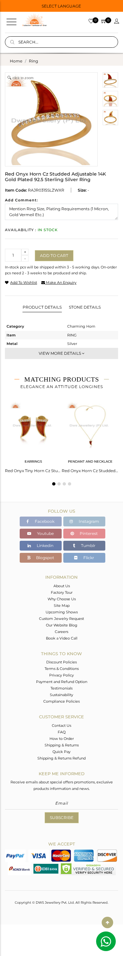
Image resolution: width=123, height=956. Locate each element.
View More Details (60, 353)
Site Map (62, 605)
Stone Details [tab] (85, 307)
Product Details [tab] (42, 307)
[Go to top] (107, 922)
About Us (61, 586)
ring (33, 61)
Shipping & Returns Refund (61, 758)
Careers (61, 631)
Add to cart (54, 255)
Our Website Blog (61, 625)
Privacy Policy (61, 675)
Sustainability (61, 694)
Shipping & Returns (62, 745)
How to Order (62, 738)
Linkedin (44, 545)
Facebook (44, 521)
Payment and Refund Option (61, 681)
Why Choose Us (62, 599)
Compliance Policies (61, 701)
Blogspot (44, 557)
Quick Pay (61, 751)
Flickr (88, 557)
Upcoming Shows (62, 612)
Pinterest (88, 533)
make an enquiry (60, 282)
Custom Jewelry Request (61, 618)
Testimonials (61, 688)
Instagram (88, 521)
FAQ (62, 732)
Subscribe (61, 817)
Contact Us (61, 725)
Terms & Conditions (62, 668)
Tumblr (87, 545)
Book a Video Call (61, 638)
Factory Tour (61, 592)
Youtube (45, 533)
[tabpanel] (33, 435)
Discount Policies (61, 662)
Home (16, 61)
